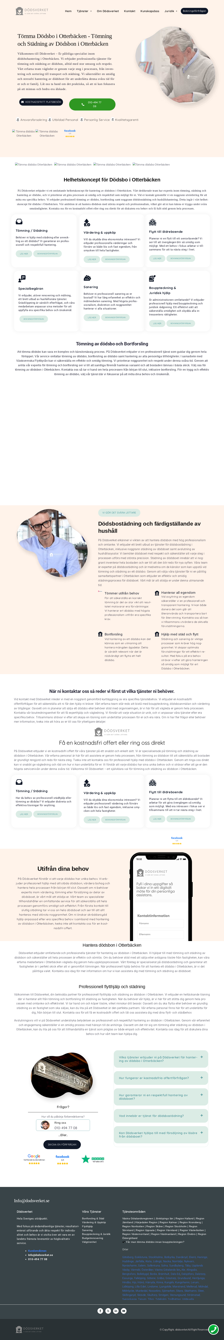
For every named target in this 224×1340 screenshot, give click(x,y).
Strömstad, (194, 1295)
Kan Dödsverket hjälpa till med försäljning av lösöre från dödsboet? (158, 1134)
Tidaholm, (161, 1299)
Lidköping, (128, 1286)
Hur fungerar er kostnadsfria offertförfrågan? (154, 1078)
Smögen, (164, 1295)
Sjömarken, (168, 1290)
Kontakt (129, 11)
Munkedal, (142, 1290)
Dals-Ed (175, 1274)
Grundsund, (184, 1278)
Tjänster (83, 11)
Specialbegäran (30, 289)
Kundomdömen (37, 1250)
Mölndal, (203, 1286)
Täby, (188, 1265)
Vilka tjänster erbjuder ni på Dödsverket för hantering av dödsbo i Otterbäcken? (158, 1059)
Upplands (197, 1265)
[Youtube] (124, 1311)
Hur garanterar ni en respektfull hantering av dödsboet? (153, 1096)
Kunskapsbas (150, 11)
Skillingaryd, (129, 1295)
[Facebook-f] (100, 1311)
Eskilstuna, (142, 1257)
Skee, (201, 1290)
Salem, (142, 1265)
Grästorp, (171, 1278)
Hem (68, 11)
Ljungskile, (165, 1286)
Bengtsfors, (129, 1274)
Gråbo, (161, 1278)
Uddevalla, (188, 1299)
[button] (84, 11)
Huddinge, (128, 1261)
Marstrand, (179, 1286)
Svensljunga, (129, 1299)
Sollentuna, (153, 1265)
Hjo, (134, 1282)
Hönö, (141, 1282)
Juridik (169, 11)
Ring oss (60, 1122)
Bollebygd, (143, 1274)
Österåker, (148, 1269)
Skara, (180, 1290)
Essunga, (128, 1278)
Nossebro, (155, 1290)
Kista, (149, 1261)
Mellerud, (192, 1286)
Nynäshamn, (130, 1265)
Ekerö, (193, 1257)
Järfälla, (140, 1261)
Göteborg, (128, 1257)
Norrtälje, (177, 1261)
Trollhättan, (174, 1299)
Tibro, (151, 1299)
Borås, (154, 1274)
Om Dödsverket (108, 11)
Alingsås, (192, 1269)
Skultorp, (152, 1295)
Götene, (151, 1278)
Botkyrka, (169, 1257)
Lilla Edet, (141, 1286)
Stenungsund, (178, 1295)
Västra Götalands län (167, 1269)
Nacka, (167, 1261)
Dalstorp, (200, 1274)
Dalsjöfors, (187, 1274)
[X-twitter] (108, 1311)
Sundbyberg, (176, 1265)
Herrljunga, (198, 1278)
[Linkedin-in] (116, 1311)
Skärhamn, (190, 1290)
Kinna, (160, 1282)
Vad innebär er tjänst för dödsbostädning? (151, 1116)
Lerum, (195, 1282)
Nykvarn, (189, 1261)
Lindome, (153, 1286)
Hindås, (126, 1282)
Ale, (183, 1269)
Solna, (165, 1265)
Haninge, (202, 1257)
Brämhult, (164, 1274)
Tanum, (142, 1299)
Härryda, (150, 1282)
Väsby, (126, 1269)
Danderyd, (182, 1257)
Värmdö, (136, 1269)
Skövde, (141, 1295)
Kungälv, (169, 1282)
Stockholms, (156, 1257)
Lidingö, (157, 1261)
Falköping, (140, 1278)
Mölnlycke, (128, 1290)
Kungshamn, (182, 1282)
